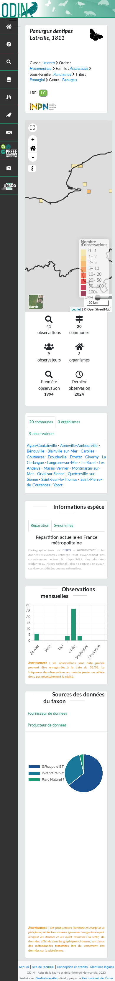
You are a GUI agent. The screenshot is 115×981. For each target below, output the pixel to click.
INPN (67, 550)
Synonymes (63, 525)
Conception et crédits (72, 967)
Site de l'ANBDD (43, 967)
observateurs (42, 434)
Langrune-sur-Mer (62, 463)
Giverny (92, 457)
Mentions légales (102, 967)
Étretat (76, 457)
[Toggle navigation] (13, 21)
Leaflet (76, 309)
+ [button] (32, 139)
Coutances (36, 457)
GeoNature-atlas (47, 978)
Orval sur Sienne (51, 474)
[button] (32, 148)
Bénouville (35, 451)
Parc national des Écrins (97, 978)
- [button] (32, 157)
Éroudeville (57, 457)
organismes (69, 422)
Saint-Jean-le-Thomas (59, 479)
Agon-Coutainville (42, 445)
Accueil (24, 967)
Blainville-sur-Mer (62, 451)
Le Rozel (88, 463)
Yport (58, 485)
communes (41, 422)
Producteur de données (47, 725)
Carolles (87, 451)
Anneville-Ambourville (79, 445)
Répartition (40, 525)
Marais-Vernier (56, 468)
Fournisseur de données (47, 713)
